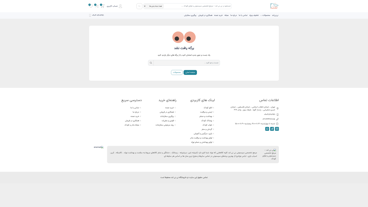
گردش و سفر (207, 129)
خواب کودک (207, 125)
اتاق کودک (208, 107)
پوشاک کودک (206, 120)
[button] (114, 6)
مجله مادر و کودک (131, 125)
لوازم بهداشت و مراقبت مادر (201, 138)
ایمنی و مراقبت (206, 112)
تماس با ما (243, 15)
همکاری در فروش (205, 15)
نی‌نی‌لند (275, 15)
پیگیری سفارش (190, 15)
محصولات (266, 15)
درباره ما (233, 15)
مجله (227, 15)
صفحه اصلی (190, 72)
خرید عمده (218, 15)
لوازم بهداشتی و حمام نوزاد (201, 142)
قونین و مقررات (168, 120)
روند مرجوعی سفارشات (165, 125)
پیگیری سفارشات (167, 116)
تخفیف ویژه (254, 15)
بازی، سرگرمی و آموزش (203, 133)
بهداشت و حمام (206, 116)
